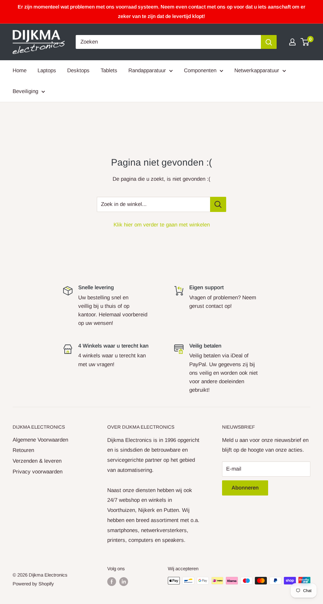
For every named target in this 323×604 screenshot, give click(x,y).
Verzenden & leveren (37, 461)
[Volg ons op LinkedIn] (123, 581)
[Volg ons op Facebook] (111, 581)
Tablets (109, 70)
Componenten (200, 70)
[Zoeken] (269, 42)
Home (19, 70)
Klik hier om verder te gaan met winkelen (162, 225)
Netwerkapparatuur (256, 70)
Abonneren (245, 488)
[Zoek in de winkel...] (218, 204)
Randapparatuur (147, 70)
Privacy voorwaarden (37, 472)
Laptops (47, 70)
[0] (305, 42)
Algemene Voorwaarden (40, 440)
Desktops (78, 70)
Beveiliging (25, 91)
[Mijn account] (292, 41)
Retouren (23, 450)
